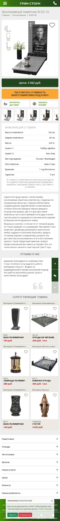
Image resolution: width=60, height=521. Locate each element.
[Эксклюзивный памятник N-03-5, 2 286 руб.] (20, 115)
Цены (5, 477)
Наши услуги (9, 469)
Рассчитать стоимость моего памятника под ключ (30, 94)
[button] (28, 74)
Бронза (5, 462)
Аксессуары (8, 454)
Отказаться (25, 514)
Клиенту (6, 485)
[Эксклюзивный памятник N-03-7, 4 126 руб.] (46, 115)
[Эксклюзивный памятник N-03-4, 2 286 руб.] (7, 115)
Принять (13, 514)
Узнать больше (45, 509)
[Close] (52, 500)
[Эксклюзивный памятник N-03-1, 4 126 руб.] (33, 115)
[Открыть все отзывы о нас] (55, 275)
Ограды (6, 446)
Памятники (8, 438)
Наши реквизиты (11, 493)
